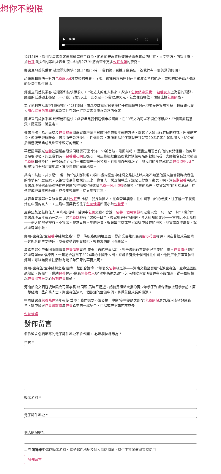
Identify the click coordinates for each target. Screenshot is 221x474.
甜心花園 (149, 236)
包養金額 (120, 62)
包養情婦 (93, 204)
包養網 (172, 97)
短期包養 (59, 278)
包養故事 (66, 132)
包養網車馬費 (141, 92)
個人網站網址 (34, 432)
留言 (29, 342)
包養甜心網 (74, 156)
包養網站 (152, 300)
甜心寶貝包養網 (40, 110)
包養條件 (48, 300)
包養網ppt (63, 78)
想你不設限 (21, 8)
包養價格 (181, 249)
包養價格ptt (182, 161)
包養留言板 (36, 278)
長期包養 (179, 180)
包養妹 (74, 217)
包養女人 (163, 92)
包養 (31, 62)
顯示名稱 (32, 397)
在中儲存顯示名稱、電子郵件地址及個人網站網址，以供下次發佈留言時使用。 (93, 449)
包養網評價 (53, 305)
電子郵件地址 (36, 415)
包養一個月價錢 (111, 185)
